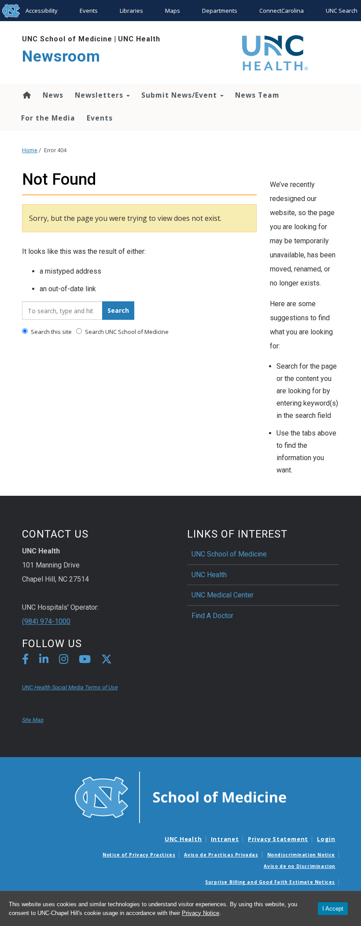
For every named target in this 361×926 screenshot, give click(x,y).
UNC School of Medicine (67, 39)
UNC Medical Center (223, 595)
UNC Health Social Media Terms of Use (70, 687)
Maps (172, 11)
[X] (106, 660)
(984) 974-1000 (46, 621)
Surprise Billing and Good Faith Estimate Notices (270, 882)
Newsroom (61, 57)
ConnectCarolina (281, 11)
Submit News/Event (180, 95)
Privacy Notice (200, 913)
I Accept (332, 908)
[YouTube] (85, 660)
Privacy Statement (278, 839)
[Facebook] (25, 660)
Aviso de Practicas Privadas (221, 855)
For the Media (48, 118)
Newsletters (100, 95)
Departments (219, 11)
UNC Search (341, 11)
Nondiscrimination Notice (301, 855)
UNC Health (139, 39)
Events (89, 11)
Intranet (225, 839)
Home (26, 95)
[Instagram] (63, 660)
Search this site (50, 332)
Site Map (33, 720)
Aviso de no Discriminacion (299, 866)
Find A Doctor (212, 615)
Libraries (131, 11)
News (53, 95)
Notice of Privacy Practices (139, 855)
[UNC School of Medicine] (180, 797)
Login (326, 839)
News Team (257, 95)
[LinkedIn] (43, 660)
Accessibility (42, 11)
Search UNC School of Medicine (126, 332)
